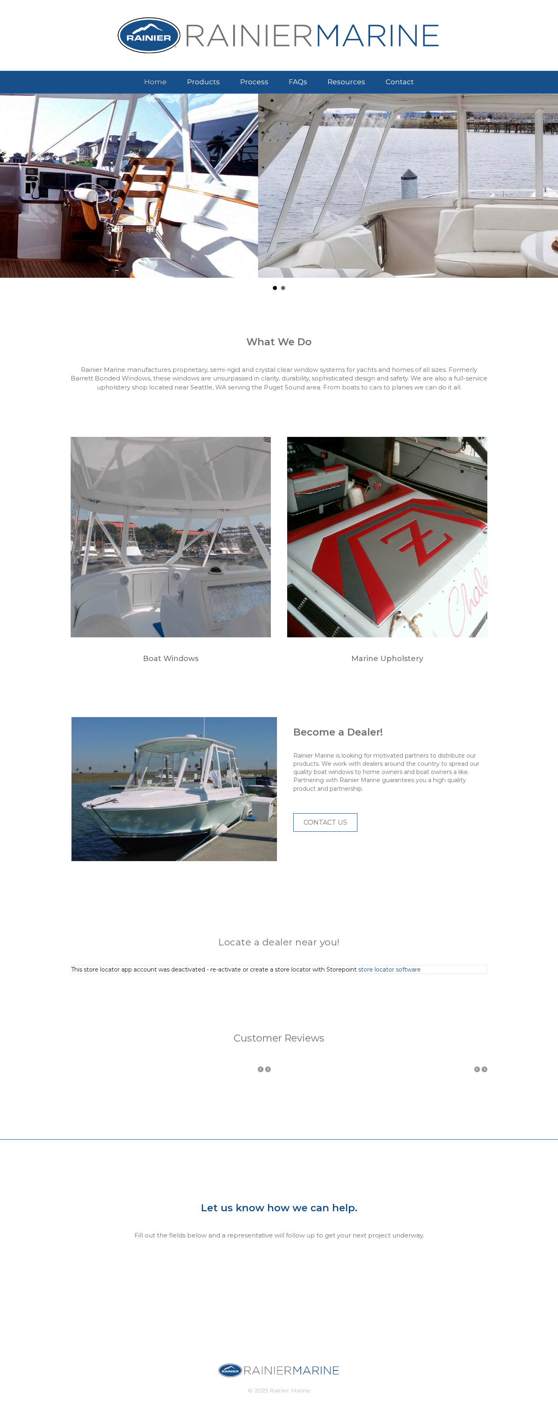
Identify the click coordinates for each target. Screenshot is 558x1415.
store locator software (389, 969)
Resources (346, 82)
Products (203, 82)
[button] (325, 822)
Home (155, 82)
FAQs (298, 82)
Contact (400, 82)
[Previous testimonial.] (260, 1069)
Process (254, 82)
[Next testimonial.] (268, 1069)
